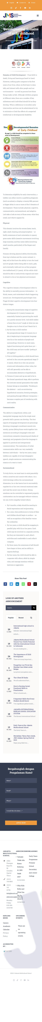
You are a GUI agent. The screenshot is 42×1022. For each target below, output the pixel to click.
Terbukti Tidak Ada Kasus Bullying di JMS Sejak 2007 (21, 867)
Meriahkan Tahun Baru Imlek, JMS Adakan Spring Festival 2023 (24, 738)
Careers (5, 923)
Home (20, 37)
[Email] (35, 584)
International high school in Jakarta (24, 627)
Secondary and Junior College (33, 872)
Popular (11, 618)
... (18, 634)
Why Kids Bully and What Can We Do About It (20, 892)
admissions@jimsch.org (10, 897)
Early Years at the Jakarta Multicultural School (23, 726)
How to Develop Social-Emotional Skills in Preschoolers (22, 688)
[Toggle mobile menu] (38, 16)
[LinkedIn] (17, 584)
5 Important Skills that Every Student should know (24, 700)
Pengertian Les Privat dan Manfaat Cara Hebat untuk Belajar (23, 667)
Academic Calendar (6, 928)
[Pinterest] (29, 584)
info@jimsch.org (10, 893)
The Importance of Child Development (22, 655)
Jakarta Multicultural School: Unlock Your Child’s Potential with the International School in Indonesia (24, 643)
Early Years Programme (33, 857)
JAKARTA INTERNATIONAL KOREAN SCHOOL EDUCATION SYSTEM (25, 711)
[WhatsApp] (23, 584)
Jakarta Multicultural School (23, 973)
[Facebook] (5, 584)
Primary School (32, 864)
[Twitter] (11, 584)
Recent (21, 618)
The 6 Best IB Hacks (21, 678)
